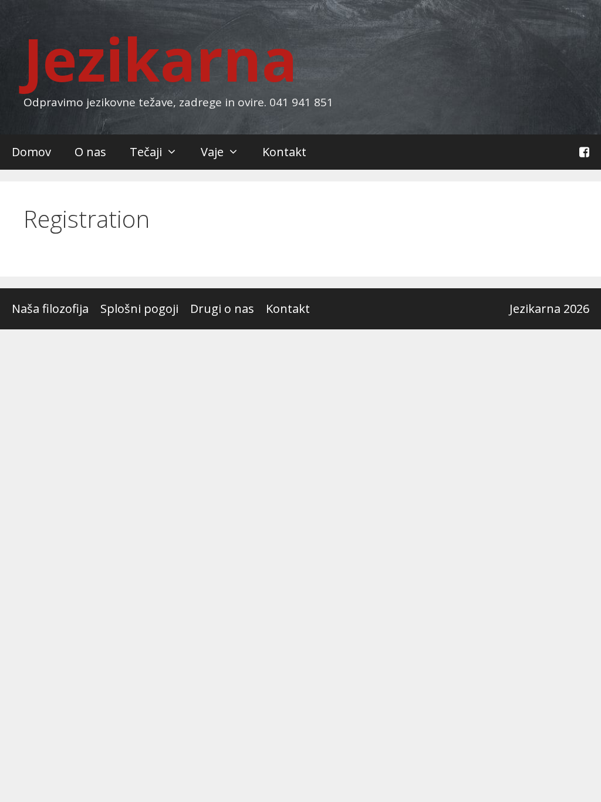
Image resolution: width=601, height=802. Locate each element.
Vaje (212, 152)
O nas (90, 152)
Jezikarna (160, 59)
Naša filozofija (50, 308)
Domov (31, 152)
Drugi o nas (222, 308)
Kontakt (284, 152)
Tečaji (146, 152)
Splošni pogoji (139, 308)
